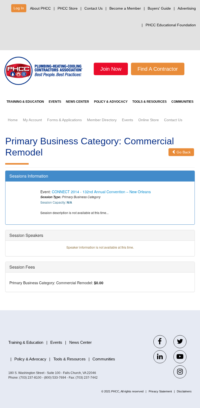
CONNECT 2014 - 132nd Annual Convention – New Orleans (101, 191)
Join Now (110, 69)
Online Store (148, 120)
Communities (182, 101)
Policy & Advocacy (111, 101)
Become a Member (125, 8)
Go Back (183, 152)
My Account (32, 120)
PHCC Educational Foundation (171, 25)
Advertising (187, 8)
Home (13, 120)
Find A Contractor (158, 69)
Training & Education (25, 101)
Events (55, 101)
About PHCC (40, 8)
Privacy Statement (160, 391)
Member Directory (102, 120)
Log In (19, 8)
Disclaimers (184, 391)
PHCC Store (68, 8)
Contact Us (93, 8)
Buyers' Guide (159, 8)
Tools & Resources (149, 101)
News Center (77, 101)
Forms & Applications (64, 120)
